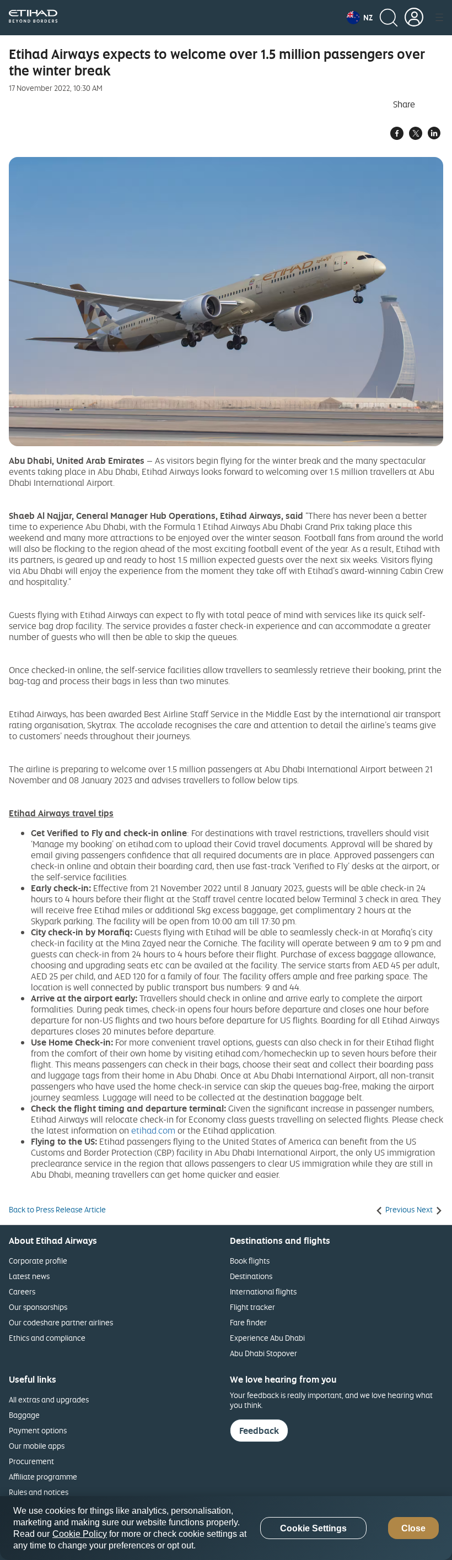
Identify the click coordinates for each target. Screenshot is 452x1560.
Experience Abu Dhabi (267, 1337)
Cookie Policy (79, 1534)
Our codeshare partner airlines (61, 1322)
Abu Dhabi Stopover (263, 1353)
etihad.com (153, 1130)
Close (413, 1528)
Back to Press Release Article (57, 1210)
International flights (263, 1291)
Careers (22, 1291)
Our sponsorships (38, 1307)
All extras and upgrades (49, 1399)
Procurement (31, 1461)
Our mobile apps (36, 1445)
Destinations (251, 1276)
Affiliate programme (43, 1476)
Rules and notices (38, 1492)
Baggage (24, 1415)
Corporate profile (38, 1260)
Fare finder (248, 1322)
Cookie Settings (313, 1528)
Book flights (250, 1260)
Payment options (38, 1430)
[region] (226, 1528)
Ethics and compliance (47, 1337)
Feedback (259, 1430)
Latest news (29, 1276)
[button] (360, 17)
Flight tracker (252, 1307)
